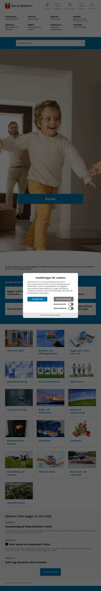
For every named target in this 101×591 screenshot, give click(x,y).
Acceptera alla (37, 299)
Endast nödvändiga (63, 299)
